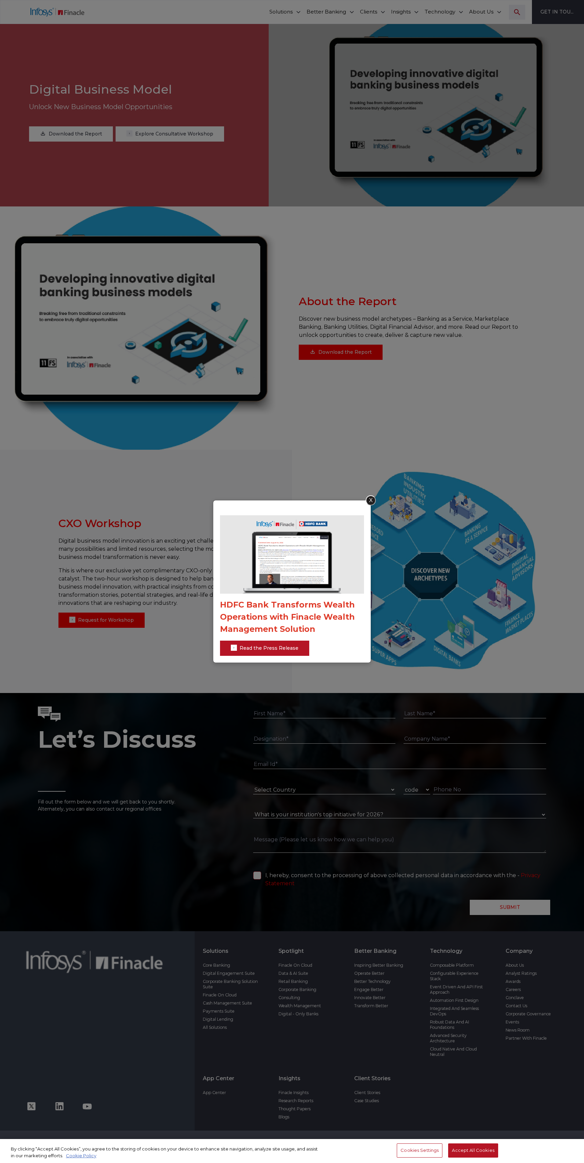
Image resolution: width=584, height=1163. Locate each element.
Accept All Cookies (473, 1150)
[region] (292, 1151)
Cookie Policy (81, 1155)
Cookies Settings (419, 1150)
